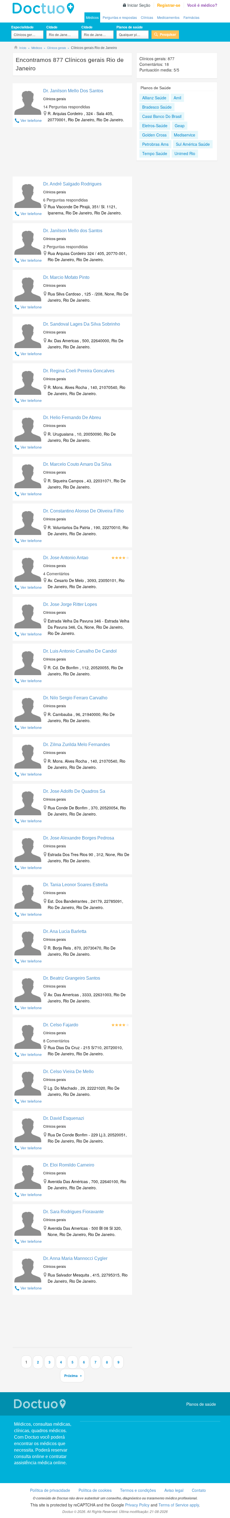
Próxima (71, 1375)
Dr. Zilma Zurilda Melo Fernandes (76, 744)
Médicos (92, 17)
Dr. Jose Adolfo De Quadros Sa (74, 791)
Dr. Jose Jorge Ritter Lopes (70, 604)
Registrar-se (168, 5)
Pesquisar (168, 34)
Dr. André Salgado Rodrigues (72, 184)
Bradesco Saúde (157, 107)
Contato (199, 1490)
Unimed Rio (184, 153)
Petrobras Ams (155, 144)
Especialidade (22, 27)
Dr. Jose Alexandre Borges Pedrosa (78, 838)
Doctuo (45, 8)
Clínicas (147, 17)
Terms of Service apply (178, 1505)
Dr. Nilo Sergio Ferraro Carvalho (75, 697)
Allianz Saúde (154, 97)
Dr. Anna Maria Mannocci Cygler (75, 1258)
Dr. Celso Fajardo (60, 1024)
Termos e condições (138, 1490)
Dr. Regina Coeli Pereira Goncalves (78, 370)
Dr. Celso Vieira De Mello (68, 1071)
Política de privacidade (50, 1490)
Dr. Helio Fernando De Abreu (72, 417)
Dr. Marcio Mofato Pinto (66, 277)
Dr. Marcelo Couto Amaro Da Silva (77, 464)
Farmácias (191, 17)
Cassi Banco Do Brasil (161, 116)
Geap (180, 125)
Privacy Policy (137, 1505)
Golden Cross (154, 135)
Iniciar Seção (138, 5)
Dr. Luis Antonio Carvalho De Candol (80, 651)
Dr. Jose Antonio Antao (65, 557)
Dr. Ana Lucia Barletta (64, 931)
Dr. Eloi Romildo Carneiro (68, 1165)
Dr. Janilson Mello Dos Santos (73, 90)
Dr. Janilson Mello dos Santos (72, 230)
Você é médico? (202, 5)
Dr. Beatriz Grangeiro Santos (71, 978)
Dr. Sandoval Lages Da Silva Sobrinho (81, 324)
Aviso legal (173, 1490)
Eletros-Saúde (154, 125)
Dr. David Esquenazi (63, 1118)
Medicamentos (168, 17)
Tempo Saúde (154, 153)
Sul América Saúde (193, 144)
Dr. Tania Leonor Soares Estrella (75, 884)
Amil (177, 97)
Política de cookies (95, 1490)
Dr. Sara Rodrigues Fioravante (73, 1211)
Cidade (52, 27)
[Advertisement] (72, 153)
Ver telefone (31, 120)
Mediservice (184, 135)
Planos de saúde (129, 27)
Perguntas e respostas (120, 17)
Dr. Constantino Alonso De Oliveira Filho (83, 511)
